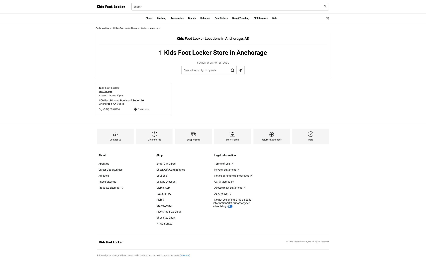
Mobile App (163, 187)
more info (185, 255)
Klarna (160, 199)
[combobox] (230, 6)
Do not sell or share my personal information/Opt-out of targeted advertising (232, 203)
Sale (274, 18)
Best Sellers (221, 18)
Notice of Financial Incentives (232, 175)
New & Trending (240, 18)
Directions (143, 109)
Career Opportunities (110, 169)
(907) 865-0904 (111, 109)
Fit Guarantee (164, 223)
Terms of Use (222, 163)
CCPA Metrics (222, 181)
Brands (192, 18)
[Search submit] (325, 6)
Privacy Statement (225, 169)
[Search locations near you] (240, 70)
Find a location (102, 28)
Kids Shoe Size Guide (168, 211)
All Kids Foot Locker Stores (125, 28)
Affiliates (104, 175)
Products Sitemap (109, 187)
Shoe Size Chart (165, 217)
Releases (205, 18)
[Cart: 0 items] (327, 18)
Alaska (144, 28)
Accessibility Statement (228, 187)
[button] (232, 70)
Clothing (161, 18)
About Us (104, 163)
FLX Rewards (261, 18)
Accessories (177, 18)
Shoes (149, 18)
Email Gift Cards (166, 163)
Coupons (161, 175)
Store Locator (164, 205)
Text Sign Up (163, 193)
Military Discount (166, 181)
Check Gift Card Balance (170, 169)
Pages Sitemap (107, 181)
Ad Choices (221, 193)
